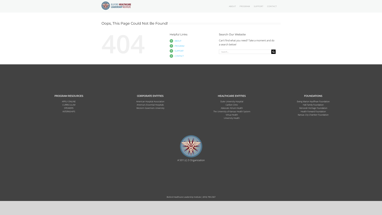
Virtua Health (232, 114)
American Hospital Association (150, 101)
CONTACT (179, 55)
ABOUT (178, 40)
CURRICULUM (68, 104)
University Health (232, 118)
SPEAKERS (69, 108)
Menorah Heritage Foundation (313, 108)
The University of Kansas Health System (231, 111)
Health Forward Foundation (313, 111)
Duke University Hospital (231, 101)
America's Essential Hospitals (150, 104)
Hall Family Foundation (313, 104)
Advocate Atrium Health (232, 108)
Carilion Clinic (232, 104)
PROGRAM (179, 45)
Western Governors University (150, 108)
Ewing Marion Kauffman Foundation (313, 101)
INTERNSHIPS (69, 111)
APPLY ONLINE (69, 101)
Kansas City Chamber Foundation (313, 114)
